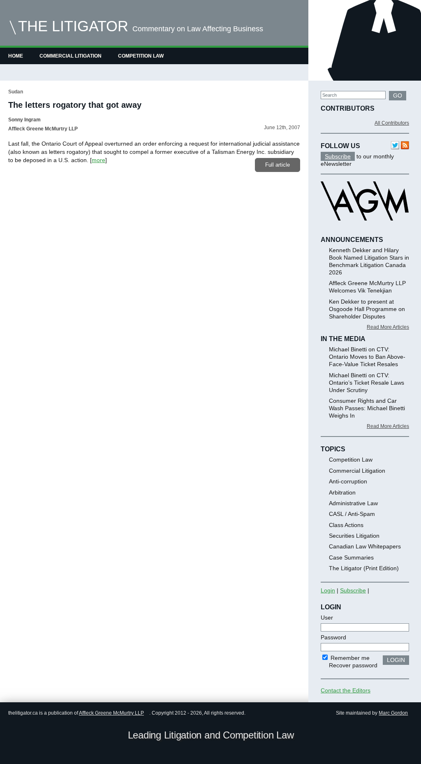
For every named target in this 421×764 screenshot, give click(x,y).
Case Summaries (351, 557)
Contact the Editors (345, 690)
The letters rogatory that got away (74, 104)
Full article (277, 165)
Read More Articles (388, 327)
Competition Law (141, 56)
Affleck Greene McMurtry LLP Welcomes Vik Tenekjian (367, 287)
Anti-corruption (348, 481)
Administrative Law (353, 503)
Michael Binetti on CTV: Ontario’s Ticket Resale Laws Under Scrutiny (366, 382)
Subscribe (338, 156)
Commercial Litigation (70, 56)
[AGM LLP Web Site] (365, 228)
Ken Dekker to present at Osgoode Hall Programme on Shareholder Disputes (367, 309)
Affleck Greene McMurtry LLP (111, 713)
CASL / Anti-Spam (352, 514)
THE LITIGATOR (73, 26)
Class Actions (346, 525)
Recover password (353, 665)
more (98, 160)
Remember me (349, 658)
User (327, 617)
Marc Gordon (393, 713)
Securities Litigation (354, 535)
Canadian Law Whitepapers (365, 546)
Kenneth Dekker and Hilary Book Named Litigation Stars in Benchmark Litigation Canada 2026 (369, 261)
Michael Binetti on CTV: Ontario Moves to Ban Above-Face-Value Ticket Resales (367, 356)
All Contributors (392, 123)
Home (15, 56)
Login (328, 590)
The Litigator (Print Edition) (364, 568)
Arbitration (342, 492)
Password (333, 637)
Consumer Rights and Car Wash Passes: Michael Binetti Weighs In (367, 408)
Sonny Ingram (24, 120)
